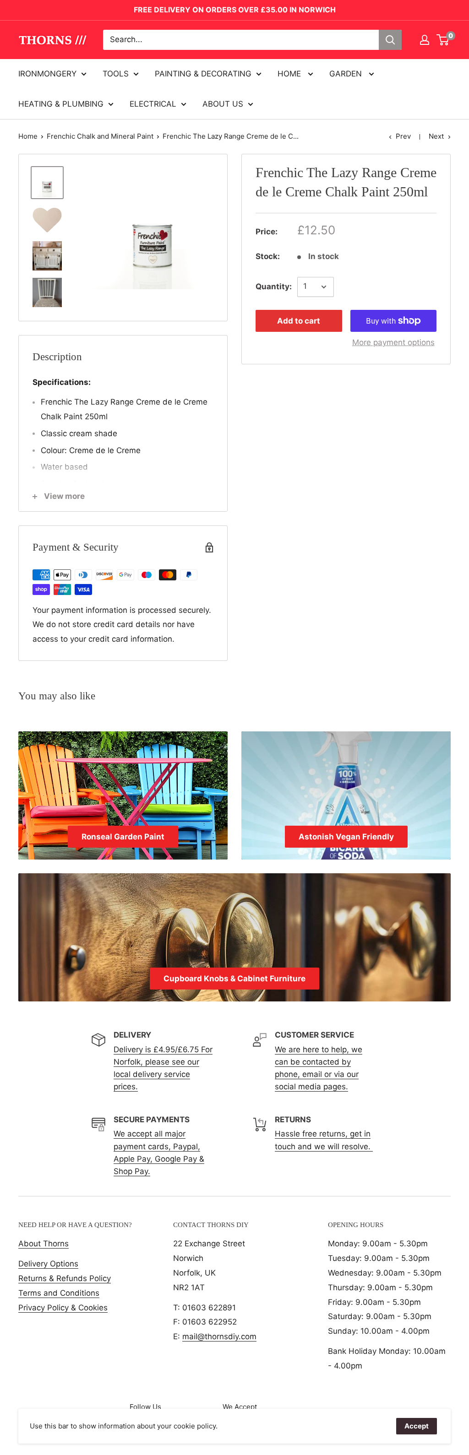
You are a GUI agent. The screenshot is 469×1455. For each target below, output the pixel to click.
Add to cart (298, 320)
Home (28, 136)
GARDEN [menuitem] (346, 73)
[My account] (424, 40)
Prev (403, 136)
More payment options (393, 342)
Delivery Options (48, 1263)
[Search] (390, 40)
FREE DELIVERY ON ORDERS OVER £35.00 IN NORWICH (235, 9)
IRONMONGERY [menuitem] (47, 73)
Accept (416, 1426)
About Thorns (43, 1243)
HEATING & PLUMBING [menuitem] (61, 103)
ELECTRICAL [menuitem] (153, 103)
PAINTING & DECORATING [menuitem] (203, 73)
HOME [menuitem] (290, 73)
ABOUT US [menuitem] (222, 103)
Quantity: (274, 286)
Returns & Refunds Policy (64, 1278)
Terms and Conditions (58, 1293)
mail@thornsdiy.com (219, 1336)
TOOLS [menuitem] (116, 73)
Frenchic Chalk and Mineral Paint (100, 136)
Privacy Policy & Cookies (63, 1307)
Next (436, 136)
